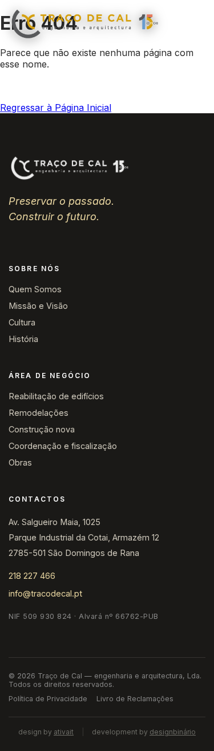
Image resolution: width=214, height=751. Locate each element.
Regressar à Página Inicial (55, 107)
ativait (64, 732)
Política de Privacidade (48, 698)
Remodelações (38, 413)
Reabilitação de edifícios (56, 396)
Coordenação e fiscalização (63, 446)
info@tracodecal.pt (45, 593)
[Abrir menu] (192, 24)
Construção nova (42, 429)
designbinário (173, 732)
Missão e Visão (38, 306)
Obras (20, 462)
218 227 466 (32, 576)
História (23, 339)
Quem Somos (35, 289)
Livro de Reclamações (134, 698)
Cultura (22, 322)
